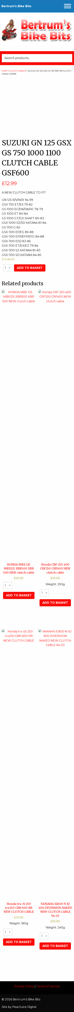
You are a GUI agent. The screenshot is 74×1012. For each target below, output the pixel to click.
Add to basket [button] (19, 595)
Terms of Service (48, 986)
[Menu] (67, 6)
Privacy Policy (24, 986)
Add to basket (30, 268)
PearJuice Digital (24, 1007)
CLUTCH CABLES (17, 71)
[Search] (68, 58)
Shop (5, 71)
